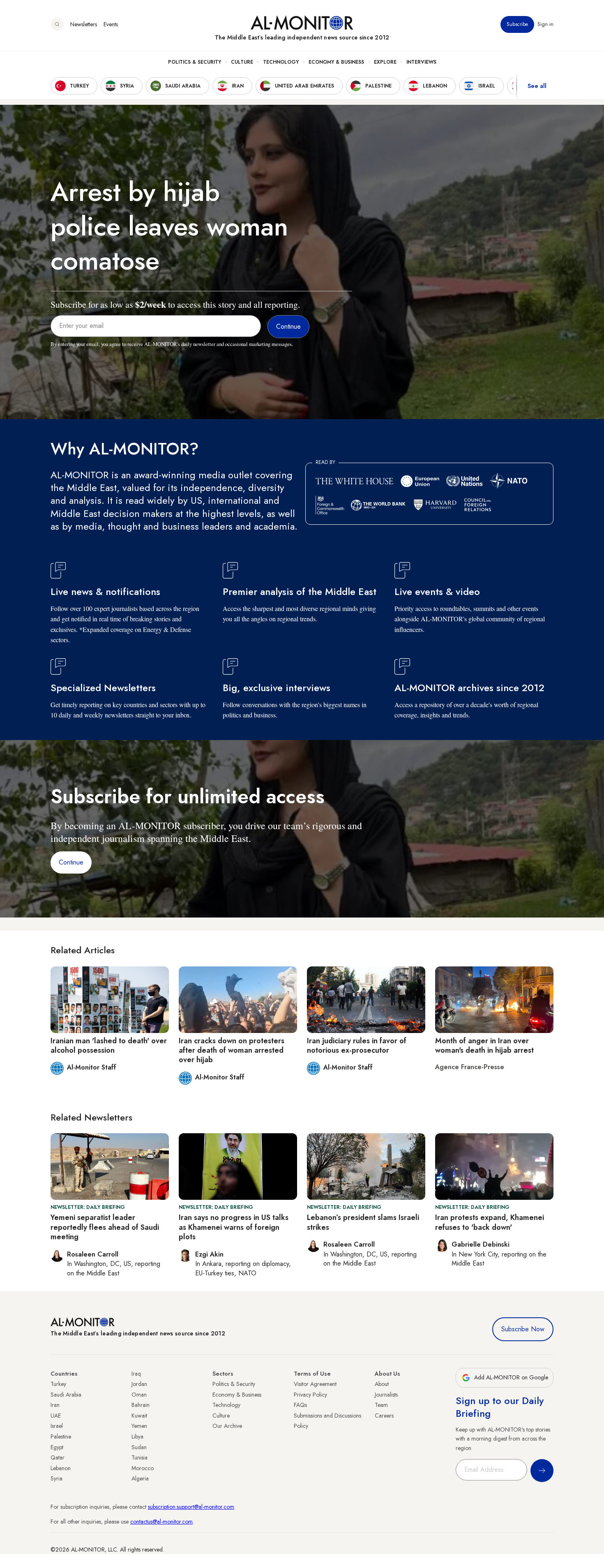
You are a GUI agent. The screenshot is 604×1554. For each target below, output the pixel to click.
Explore (385, 62)
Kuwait (139, 1415)
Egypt (57, 1447)
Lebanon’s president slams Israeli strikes (363, 1222)
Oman (139, 1394)
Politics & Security (194, 62)
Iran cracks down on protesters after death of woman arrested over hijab (231, 1050)
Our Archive (227, 1426)
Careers (384, 1415)
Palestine (61, 1436)
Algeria (140, 1478)
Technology (281, 62)
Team (381, 1405)
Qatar (58, 1457)
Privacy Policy (310, 1394)
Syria (56, 1478)
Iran (55, 1405)
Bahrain (140, 1405)
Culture (242, 62)
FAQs (300, 1405)
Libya (137, 1436)
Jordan (139, 1384)
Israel (57, 1426)
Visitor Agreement (315, 1384)
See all (537, 86)
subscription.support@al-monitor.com (191, 1507)
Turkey (58, 1384)
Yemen (139, 1426)
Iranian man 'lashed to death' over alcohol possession (109, 1045)
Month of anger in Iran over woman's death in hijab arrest (484, 1045)
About (382, 1384)
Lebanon (61, 1468)
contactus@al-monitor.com (161, 1521)
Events (111, 24)
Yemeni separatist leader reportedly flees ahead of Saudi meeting (105, 1227)
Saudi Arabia (66, 1394)
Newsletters (83, 24)
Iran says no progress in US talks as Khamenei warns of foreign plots (233, 1227)
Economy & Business (336, 62)
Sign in (545, 24)
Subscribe (517, 24)
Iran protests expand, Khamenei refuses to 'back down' (489, 1222)
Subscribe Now (522, 1329)
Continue (71, 862)
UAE (56, 1415)
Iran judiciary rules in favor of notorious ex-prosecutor (356, 1045)
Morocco (142, 1468)
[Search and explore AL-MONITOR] (57, 24)
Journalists (386, 1394)
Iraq (136, 1374)
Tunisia (139, 1457)
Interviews (421, 62)
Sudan (139, 1447)
